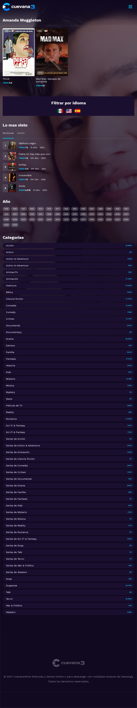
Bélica (9, 292)
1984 (75, 209)
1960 (15, 209)
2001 (75, 214)
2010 (23, 219)
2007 (126, 214)
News (9, 399)
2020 (109, 219)
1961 (23, 209)
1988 (100, 209)
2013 (49, 219)
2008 (6, 219)
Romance (11, 419)
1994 (15, 214)
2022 (126, 219)
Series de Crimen (16, 472)
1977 (57, 209)
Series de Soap (14, 545)
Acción (10, 245)
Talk (8, 592)
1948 (6, 209)
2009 (15, 219)
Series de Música (16, 519)
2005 (109, 214)
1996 (32, 214)
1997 (40, 214)
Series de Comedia (17, 465)
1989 (109, 209)
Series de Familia (16, 492)
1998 (49, 214)
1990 (117, 209)
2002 (83, 214)
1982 (66, 209)
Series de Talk (14, 552)
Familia (10, 352)
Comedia (11, 305)
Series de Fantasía (16, 499)
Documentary (14, 332)
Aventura (11, 285)
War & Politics (14, 605)
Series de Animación (18, 452)
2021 (117, 219)
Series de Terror (15, 559)
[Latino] (60, 110)
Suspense (11, 585)
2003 (92, 214)
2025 (15, 225)
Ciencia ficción (14, 299)
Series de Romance (17, 532)
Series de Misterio (16, 512)
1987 (92, 209)
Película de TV (14, 405)
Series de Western (16, 572)
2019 (100, 219)
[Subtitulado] (69, 110)
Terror (9, 599)
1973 (40, 209)
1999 (57, 214)
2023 (6, 225)
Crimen (10, 319)
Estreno (10, 345)
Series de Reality (15, 525)
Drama (10, 339)
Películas (8, 133)
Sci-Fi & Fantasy (15, 425)
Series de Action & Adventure (23, 445)
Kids (8, 372)
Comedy (10, 312)
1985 (83, 209)
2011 (32, 219)
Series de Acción (15, 439)
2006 (117, 214)
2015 (66, 219)
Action (10, 252)
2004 (100, 214)
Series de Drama (15, 485)
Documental (13, 325)
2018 (92, 219)
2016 (75, 219)
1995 (23, 214)
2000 (66, 214)
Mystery (10, 392)
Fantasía (11, 359)
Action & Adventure (17, 259)
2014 (57, 219)
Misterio (10, 379)
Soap (9, 579)
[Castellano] (78, 110)
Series (21, 133)
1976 (49, 209)
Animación (12, 279)
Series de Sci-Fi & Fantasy (21, 539)
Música (10, 385)
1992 (6, 214)
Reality (10, 412)
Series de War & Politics (20, 565)
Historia (10, 365)
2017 (83, 219)
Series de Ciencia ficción (20, 459)
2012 (40, 219)
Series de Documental (19, 479)
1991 (126, 209)
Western (11, 612)
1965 (32, 209)
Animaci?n (12, 272)
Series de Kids (14, 505)
